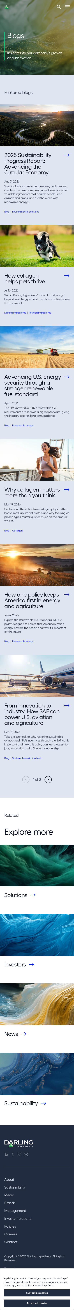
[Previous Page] (26, 779)
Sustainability (14, 1187)
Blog (6, 211)
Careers (10, 1234)
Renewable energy (23, 425)
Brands (9, 1203)
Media (9, 1195)
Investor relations (17, 1219)
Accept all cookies (37, 1303)
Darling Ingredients (15, 312)
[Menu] (67, 6)
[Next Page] (48, 779)
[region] (37, 1289)
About (9, 1180)
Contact (10, 1242)
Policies (10, 1226)
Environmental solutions (25, 211)
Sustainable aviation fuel (26, 758)
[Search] (59, 6)
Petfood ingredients (40, 312)
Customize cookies (37, 1293)
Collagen (17, 530)
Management (15, 1211)
